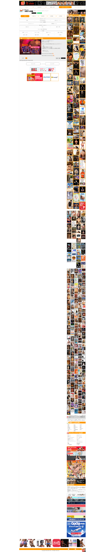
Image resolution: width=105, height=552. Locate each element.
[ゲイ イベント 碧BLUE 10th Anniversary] (70, 116)
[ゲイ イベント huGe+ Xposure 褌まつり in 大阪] (68, 387)
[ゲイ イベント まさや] (68, 270)
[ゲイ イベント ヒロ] (84, 378)
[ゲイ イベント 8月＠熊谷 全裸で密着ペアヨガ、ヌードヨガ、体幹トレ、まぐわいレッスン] (84, 299)
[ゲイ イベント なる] (84, 288)
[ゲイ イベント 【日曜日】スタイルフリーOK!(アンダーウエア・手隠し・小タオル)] (70, 19)
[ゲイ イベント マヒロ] (70, 76)
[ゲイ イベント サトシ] (84, 318)
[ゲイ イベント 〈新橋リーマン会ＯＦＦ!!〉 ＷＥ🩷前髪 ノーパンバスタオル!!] (72, 286)
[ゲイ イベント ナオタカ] (84, 340)
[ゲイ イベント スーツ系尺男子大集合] (80, 409)
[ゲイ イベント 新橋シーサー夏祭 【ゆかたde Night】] (68, 275)
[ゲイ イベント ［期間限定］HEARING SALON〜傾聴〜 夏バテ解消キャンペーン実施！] (70, 90)
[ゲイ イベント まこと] (82, 132)
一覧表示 (25, 16)
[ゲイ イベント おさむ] (68, 332)
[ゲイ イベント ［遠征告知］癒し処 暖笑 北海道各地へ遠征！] (82, 27)
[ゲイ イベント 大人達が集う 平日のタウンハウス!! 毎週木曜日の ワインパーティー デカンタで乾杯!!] (76, 361)
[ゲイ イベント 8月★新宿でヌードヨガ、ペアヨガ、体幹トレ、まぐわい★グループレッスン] (70, 69)
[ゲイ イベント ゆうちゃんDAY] (72, 301)
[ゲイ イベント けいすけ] (68, 377)
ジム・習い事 (79, 437)
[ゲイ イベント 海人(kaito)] (82, 71)
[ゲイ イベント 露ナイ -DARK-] (84, 367)
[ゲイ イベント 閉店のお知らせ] (69, 247)
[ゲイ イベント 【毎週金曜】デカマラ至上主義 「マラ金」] (80, 351)
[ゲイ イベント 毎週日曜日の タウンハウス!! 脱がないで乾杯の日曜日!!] (82, 206)
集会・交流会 (60, 32)
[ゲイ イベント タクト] (78, 214)
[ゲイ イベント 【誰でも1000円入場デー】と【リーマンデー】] (80, 406)
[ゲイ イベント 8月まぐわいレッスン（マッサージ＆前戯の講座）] (70, 64)
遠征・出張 (58, 26)
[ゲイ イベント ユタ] (70, 158)
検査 (48, 34)
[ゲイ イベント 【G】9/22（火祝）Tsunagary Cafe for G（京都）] (80, 346)
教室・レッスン (25, 32)
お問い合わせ (71, 549)
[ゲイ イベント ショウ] (84, 352)
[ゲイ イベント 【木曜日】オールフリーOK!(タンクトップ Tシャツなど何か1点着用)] (84, 292)
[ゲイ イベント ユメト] (68, 285)
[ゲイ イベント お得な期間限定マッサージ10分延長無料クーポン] (76, 47)
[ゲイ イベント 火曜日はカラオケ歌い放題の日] (68, 412)
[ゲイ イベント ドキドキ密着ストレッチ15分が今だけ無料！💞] (82, 94)
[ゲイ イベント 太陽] (82, 120)
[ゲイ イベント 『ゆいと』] (76, 171)
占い (68, 442)
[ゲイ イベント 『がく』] (68, 327)
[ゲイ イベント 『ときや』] (80, 285)
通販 (68, 443)
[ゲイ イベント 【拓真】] (80, 325)
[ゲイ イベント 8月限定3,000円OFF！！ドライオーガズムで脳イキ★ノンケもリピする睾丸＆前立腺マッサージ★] (80, 399)
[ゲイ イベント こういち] (80, 320)
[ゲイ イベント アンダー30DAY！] (76, 290)
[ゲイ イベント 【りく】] (83, 213)
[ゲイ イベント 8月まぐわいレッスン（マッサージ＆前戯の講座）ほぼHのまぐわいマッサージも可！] (76, 136)
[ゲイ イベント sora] (78, 220)
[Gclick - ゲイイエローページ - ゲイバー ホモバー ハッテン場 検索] (27, 3)
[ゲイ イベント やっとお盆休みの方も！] (70, 34)
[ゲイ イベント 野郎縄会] (76, 295)
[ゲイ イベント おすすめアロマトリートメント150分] (80, 344)
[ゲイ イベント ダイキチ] (76, 111)
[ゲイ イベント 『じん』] (68, 367)
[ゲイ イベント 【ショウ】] (76, 275)
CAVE (23, 58)
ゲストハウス (79, 436)
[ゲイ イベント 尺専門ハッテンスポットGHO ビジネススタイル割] (84, 348)
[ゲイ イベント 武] (70, 132)
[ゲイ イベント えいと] (80, 388)
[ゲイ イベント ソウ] (82, 19)
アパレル (78, 438)
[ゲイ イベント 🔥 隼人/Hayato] (80, 349)
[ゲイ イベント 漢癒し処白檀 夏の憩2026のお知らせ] (82, 80)
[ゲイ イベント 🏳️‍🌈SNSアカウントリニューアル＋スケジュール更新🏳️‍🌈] (76, 151)
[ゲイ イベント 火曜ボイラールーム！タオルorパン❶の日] (68, 372)
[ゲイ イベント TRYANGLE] (82, 62)
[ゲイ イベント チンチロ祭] (72, 333)
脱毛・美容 (25, 34)
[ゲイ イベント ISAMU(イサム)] (76, 182)
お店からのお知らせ (65, 7)
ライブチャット (79, 441)
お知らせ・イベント (58, 20)
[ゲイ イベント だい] (76, 386)
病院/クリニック (70, 439)
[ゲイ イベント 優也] (84, 404)
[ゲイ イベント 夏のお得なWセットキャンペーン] (76, 122)
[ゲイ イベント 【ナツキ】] (80, 314)
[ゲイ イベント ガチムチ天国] (82, 154)
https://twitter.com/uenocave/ (47, 55)
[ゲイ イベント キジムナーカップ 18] (78, 245)
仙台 (74, 424)
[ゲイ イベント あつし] (68, 357)
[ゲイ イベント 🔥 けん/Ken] (69, 230)
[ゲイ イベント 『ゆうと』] (68, 382)
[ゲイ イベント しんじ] (68, 347)
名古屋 (69, 428)
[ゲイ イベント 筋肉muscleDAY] (83, 219)
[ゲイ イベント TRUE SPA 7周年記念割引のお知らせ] (82, 197)
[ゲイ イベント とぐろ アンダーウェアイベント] (80, 270)
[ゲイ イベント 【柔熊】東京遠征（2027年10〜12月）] (84, 359)
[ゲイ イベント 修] (84, 333)
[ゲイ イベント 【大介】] (80, 362)
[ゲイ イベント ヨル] (76, 310)
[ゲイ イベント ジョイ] (70, 82)
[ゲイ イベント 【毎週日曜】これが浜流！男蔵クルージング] (76, 116)
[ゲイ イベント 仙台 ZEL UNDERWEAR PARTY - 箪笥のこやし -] (68, 312)
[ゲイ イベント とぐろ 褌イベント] (72, 404)
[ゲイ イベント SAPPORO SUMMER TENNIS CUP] (83, 245)
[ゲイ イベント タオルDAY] (80, 341)
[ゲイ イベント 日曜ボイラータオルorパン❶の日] (70, 152)
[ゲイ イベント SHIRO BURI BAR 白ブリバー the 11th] (68, 337)
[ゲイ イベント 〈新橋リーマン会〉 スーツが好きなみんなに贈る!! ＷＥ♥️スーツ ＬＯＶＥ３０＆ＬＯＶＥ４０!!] (72, 379)
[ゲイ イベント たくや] (84, 344)
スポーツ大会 (37, 32)
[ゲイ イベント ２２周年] (78, 252)
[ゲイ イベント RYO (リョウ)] (76, 141)
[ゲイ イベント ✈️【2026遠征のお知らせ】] (82, 164)
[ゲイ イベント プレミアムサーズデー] (84, 412)
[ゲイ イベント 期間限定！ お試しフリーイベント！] (76, 24)
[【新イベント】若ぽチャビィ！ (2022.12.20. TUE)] (30, 39)
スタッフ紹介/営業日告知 (42, 29)
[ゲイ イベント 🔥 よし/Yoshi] (80, 375)
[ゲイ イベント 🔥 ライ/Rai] (84, 273)
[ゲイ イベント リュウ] (72, 358)
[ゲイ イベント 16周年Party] (69, 255)
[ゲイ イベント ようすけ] (72, 276)
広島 (80, 429)
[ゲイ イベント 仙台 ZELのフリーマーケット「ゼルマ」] (76, 280)
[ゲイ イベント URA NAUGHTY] (72, 369)
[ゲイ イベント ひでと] (72, 343)
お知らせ (27, 26)
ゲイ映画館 (70, 444)
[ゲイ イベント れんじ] (72, 363)
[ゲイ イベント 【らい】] (72, 296)
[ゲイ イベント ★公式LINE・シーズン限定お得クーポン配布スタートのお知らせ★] (70, 146)
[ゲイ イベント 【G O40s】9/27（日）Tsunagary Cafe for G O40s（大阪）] (80, 378)
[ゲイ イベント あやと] (76, 330)
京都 (74, 428)
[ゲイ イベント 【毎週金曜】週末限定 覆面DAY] (80, 391)
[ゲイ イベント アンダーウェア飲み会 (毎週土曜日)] (76, 82)
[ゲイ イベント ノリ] (70, 166)
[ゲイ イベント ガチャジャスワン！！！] (83, 236)
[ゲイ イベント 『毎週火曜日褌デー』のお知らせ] (80, 304)
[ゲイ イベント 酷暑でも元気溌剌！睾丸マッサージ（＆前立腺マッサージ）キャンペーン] (76, 39)
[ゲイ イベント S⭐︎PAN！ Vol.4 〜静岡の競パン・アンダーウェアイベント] (76, 356)
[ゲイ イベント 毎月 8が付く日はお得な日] (80, 364)
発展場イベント (54, 23)
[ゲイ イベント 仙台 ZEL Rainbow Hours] (72, 409)
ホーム (27, 7)
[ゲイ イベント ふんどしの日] (76, 30)
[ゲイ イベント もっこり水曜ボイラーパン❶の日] (68, 342)
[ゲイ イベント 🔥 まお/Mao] (80, 357)
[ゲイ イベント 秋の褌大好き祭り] (76, 371)
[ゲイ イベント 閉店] (74, 245)
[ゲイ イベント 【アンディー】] (80, 367)
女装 (77, 439)
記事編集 (51, 16)
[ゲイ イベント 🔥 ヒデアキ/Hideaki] (76, 64)
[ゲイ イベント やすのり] (68, 280)
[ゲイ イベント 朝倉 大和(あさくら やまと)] (84, 295)
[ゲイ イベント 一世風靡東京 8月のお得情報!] (76, 189)
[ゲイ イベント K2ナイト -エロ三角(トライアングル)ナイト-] (80, 404)
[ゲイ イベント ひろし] (76, 351)
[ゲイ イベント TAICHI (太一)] (84, 329)
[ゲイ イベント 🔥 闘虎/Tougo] (76, 325)
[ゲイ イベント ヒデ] (72, 399)
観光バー (69, 436)
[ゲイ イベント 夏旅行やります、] (76, 270)
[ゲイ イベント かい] (76, 89)
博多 (68, 430)
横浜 (80, 427)
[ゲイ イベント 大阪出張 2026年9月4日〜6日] (84, 314)
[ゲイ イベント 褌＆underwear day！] (82, 182)
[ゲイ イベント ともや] (84, 382)
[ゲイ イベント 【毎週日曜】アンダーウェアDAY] (82, 127)
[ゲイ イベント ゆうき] (76, 401)
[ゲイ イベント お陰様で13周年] (70, 41)
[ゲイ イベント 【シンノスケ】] (68, 322)
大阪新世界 (76, 429)
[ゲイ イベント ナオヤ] (80, 309)
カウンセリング (79, 442)
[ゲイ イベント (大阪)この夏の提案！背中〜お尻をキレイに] (70, 26)
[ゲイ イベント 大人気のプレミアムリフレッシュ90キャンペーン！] (76, 177)
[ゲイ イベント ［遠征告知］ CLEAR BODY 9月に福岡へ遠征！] (68, 302)
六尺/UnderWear (42, 20)
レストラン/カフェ (71, 437)
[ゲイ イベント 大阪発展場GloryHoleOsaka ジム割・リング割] (84, 371)
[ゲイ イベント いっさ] (80, 294)
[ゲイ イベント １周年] (83, 252)
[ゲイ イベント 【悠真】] (72, 306)
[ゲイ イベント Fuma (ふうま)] (82, 189)
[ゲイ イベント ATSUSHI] (70, 139)
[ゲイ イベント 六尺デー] (68, 352)
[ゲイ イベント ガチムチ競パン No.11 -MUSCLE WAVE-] (76, 315)
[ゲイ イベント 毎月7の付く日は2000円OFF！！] (84, 271)
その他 (60, 34)
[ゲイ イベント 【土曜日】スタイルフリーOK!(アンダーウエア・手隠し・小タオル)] (84, 284)
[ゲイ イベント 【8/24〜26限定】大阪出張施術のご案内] (78, 231)
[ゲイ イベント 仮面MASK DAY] (84, 393)
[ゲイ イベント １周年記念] (82, 54)
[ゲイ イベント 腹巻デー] (70, 195)
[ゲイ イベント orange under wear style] (82, 102)
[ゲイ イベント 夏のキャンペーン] (76, 198)
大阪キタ (81, 428)
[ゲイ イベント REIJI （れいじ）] (84, 363)
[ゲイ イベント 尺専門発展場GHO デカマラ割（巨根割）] (84, 325)
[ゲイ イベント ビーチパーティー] (78, 258)
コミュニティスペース (72, 441)
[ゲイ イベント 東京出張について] (80, 385)
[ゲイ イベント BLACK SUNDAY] (70, 107)
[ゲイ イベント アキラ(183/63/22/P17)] (76, 164)
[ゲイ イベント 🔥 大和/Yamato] (72, 291)
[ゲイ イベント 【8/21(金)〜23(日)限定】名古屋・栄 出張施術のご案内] (76, 146)
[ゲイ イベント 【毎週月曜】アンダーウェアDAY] (69, 221)
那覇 (74, 430)
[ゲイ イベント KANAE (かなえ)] (76, 72)
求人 (42, 26)
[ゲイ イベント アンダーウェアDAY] (80, 354)
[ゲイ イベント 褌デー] (76, 346)
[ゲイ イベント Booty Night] (72, 394)
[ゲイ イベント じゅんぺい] (69, 235)
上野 (80, 424)
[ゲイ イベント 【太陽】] (76, 366)
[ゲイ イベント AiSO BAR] (78, 235)
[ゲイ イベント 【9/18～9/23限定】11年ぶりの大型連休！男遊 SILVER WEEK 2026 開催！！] (84, 397)
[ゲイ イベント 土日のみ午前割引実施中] (80, 373)
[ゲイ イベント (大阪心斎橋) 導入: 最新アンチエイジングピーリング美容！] (76, 129)
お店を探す (40, 7)
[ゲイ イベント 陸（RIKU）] (76, 381)
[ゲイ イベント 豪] (74, 218)
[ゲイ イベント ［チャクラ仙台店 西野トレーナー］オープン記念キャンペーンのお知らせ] (82, 173)
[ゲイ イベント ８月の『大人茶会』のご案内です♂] (74, 229)
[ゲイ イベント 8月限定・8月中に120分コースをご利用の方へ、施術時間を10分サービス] (76, 56)
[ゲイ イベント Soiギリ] (74, 235)
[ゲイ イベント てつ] (72, 316)
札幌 (68, 424)
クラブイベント (31, 23)
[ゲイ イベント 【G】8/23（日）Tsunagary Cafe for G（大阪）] (70, 172)
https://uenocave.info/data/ (47, 53)
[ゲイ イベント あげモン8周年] (83, 258)
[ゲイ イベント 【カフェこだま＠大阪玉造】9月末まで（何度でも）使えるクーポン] (70, 186)
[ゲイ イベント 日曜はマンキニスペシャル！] (76, 205)
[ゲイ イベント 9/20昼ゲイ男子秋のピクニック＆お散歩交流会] (72, 348)
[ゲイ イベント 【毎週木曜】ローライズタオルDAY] (84, 269)
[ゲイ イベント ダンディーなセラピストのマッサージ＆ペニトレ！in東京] (69, 212)
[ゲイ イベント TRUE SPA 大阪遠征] (76, 77)
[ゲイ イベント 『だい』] (72, 281)
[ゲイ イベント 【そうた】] (68, 407)
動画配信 (78, 443)
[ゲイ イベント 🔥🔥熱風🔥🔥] (80, 280)
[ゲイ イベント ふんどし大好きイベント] (76, 19)
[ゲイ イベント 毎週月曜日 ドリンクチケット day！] (74, 223)
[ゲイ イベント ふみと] (68, 307)
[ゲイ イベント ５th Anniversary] (74, 252)
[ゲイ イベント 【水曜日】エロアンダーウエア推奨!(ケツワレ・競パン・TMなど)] (84, 374)
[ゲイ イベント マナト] (68, 296)
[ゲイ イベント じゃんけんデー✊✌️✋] (76, 285)
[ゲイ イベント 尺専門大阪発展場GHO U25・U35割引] (69, 217)
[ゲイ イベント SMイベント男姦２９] (80, 394)
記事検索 (60, 16)
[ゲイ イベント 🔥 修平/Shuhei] (76, 335)
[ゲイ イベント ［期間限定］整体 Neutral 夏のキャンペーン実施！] (70, 204)
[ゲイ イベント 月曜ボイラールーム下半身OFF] (74, 213)
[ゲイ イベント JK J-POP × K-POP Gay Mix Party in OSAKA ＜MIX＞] (76, 406)
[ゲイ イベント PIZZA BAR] (72, 384)
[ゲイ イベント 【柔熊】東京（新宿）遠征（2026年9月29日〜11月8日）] (84, 355)
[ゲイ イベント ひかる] (80, 335)
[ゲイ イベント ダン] (70, 57)
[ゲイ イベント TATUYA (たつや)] (82, 87)
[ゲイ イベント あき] (68, 396)
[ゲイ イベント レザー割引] (76, 105)
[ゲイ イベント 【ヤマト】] (84, 386)
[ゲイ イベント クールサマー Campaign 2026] (82, 36)
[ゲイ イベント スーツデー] (76, 411)
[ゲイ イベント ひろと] (68, 317)
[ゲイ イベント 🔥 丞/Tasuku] (80, 383)
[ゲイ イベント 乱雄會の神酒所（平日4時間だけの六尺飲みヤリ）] (76, 376)
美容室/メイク (70, 438)
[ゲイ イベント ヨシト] (82, 47)
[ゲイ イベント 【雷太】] (68, 290)
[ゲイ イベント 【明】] (76, 320)
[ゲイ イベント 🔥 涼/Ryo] (80, 412)
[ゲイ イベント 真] (84, 408)
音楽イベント (48, 32)
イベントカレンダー (78, 7)
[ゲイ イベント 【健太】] (76, 391)
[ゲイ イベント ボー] (70, 178)
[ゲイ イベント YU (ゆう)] (83, 232)
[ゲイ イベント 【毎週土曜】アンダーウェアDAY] (80, 380)
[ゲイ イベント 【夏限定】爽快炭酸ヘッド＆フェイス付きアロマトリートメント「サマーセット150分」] (80, 370)
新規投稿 (42, 16)
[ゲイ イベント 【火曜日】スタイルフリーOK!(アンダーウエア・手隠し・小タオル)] (84, 280)
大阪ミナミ (70, 429)
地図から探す (52, 7)
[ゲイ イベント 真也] (72, 338)
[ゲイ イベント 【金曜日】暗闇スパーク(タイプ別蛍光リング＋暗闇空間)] (84, 310)
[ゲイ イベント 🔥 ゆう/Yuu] (80, 330)
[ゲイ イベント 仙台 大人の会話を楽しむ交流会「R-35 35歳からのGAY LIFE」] (74, 258)
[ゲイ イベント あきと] (80, 299)
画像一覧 (33, 16)
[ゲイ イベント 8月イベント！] (82, 42)
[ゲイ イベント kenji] (70, 48)
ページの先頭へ (79, 549)
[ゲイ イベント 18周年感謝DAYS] (69, 260)
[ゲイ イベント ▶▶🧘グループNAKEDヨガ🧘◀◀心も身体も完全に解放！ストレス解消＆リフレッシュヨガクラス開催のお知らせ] (76, 158)
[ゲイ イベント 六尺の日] (80, 402)
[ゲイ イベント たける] (68, 362)
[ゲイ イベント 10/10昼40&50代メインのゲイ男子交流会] (80, 275)
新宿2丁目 (75, 427)
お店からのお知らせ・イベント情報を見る (78, 415)
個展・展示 (37, 34)
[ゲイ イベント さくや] (72, 311)
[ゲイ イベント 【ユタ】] (76, 396)
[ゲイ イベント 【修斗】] (68, 392)
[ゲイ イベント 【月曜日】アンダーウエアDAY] (78, 240)
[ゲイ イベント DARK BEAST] (72, 322)
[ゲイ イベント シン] (83, 226)
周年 (27, 20)
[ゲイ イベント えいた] (76, 300)
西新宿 (69, 427)
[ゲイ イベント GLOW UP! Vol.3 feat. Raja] (72, 374)
